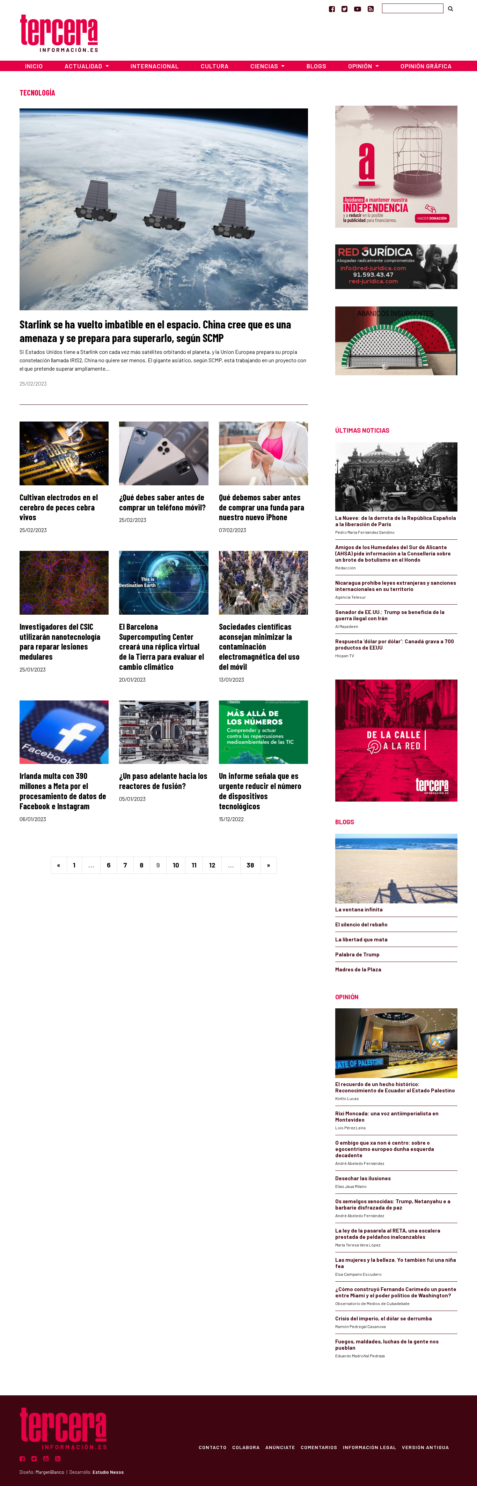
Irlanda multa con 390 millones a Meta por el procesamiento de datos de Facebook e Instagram (63, 791)
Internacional (155, 65)
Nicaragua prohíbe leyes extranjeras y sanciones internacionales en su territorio (395, 585)
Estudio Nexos (108, 1472)
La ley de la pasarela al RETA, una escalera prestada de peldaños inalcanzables (387, 1233)
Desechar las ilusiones (363, 1178)
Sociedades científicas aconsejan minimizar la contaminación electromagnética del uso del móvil (259, 646)
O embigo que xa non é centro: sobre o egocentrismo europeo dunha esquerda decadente (384, 1148)
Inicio (34, 65)
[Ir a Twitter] (344, 9)
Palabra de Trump (357, 954)
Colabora (246, 1447)
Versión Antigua (425, 1447)
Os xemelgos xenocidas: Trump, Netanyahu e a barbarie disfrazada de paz (392, 1204)
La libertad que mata (361, 939)
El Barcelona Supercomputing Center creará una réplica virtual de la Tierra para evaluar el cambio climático (161, 646)
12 (212, 865)
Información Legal (369, 1447)
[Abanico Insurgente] (396, 354)
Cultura (215, 65)
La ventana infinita (359, 909)
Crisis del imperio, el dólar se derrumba (383, 1318)
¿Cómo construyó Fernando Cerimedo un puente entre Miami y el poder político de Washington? (395, 1292)
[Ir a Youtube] (357, 9)
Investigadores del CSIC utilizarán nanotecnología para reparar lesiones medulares (60, 641)
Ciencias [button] (265, 65)
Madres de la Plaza (358, 969)
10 (176, 865)
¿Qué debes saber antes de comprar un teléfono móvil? (162, 502)
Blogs (316, 65)
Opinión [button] (361, 65)
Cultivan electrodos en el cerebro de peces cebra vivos (59, 507)
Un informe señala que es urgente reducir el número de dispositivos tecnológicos (260, 791)
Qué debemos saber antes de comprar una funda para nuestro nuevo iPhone (261, 507)
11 (194, 865)
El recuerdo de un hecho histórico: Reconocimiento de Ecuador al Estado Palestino (395, 1087)
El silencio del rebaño (361, 924)
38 (250, 865)
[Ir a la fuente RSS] (371, 9)
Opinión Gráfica (426, 65)
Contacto (213, 1447)
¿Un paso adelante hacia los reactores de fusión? (163, 781)
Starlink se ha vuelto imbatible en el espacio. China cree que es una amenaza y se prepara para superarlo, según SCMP (155, 330)
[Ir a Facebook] (332, 9)
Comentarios (319, 1447)
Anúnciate (280, 1447)
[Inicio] (59, 32)
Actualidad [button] (84, 65)
